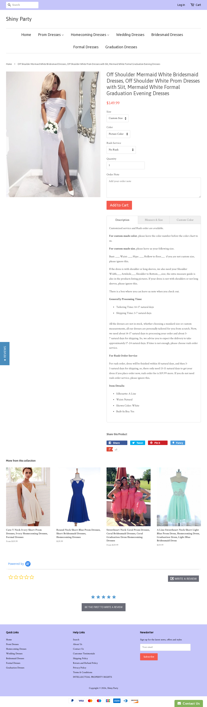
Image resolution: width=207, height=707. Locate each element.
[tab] (122, 220)
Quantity (111, 159)
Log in (181, 4)
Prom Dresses (49, 35)
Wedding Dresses (130, 35)
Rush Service (114, 143)
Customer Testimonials (84, 653)
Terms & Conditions (82, 672)
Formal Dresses (85, 47)
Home (26, 35)
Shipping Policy (80, 658)
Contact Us (78, 648)
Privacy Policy (79, 667)
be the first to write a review (104, 607)
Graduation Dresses (121, 47)
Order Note (113, 174)
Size (109, 112)
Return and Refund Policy (85, 663)
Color (110, 127)
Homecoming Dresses (89, 35)
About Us (77, 644)
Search (76, 639)
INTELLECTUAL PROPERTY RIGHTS (92, 677)
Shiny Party (19, 19)
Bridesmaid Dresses (167, 35)
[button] (183, 578)
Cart (198, 4)
